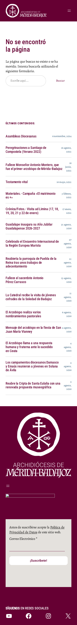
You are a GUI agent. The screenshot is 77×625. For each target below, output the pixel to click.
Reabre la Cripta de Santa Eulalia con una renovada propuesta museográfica (33, 385)
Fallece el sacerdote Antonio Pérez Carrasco (24, 280)
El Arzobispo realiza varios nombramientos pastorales (23, 314)
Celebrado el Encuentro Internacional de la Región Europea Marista (32, 243)
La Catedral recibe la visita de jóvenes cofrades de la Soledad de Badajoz (31, 297)
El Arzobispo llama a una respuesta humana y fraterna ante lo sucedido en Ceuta (29, 347)
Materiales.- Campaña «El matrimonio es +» (31, 195)
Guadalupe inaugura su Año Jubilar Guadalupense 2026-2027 (29, 226)
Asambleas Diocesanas (21, 136)
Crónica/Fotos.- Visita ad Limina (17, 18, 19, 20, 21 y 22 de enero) (32, 211)
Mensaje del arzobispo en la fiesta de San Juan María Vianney (33, 329)
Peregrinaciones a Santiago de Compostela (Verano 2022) (26, 150)
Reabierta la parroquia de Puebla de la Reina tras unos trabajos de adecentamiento (31, 262)
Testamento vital (16, 182)
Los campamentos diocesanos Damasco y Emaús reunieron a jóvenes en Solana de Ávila (32, 366)
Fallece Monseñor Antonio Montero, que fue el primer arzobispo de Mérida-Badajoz (34, 167)
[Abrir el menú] (69, 10)
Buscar (60, 81)
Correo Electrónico (23, 538)
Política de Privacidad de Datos (36, 529)
